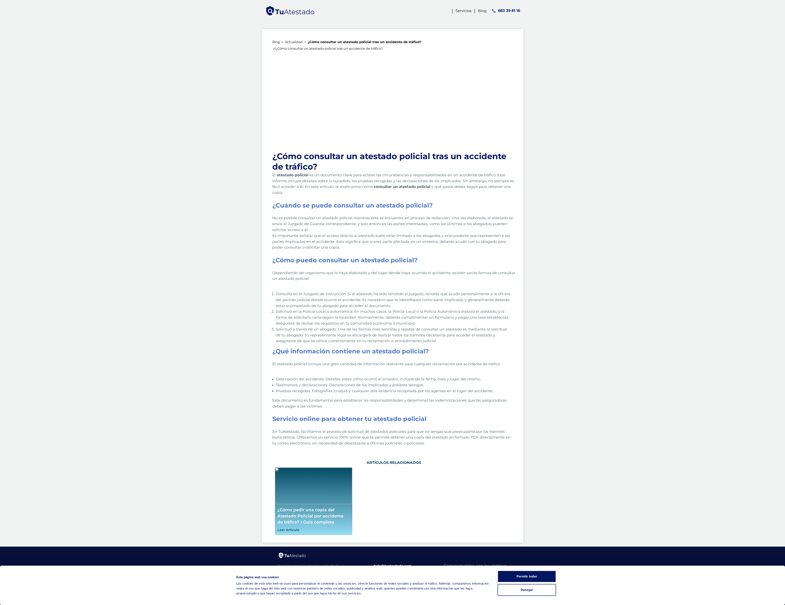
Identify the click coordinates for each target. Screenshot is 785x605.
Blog (276, 42)
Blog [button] (482, 11)
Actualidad (294, 42)
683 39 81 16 (509, 11)
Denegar (527, 590)
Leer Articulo (288, 530)
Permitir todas (527, 576)
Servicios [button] (463, 11)
